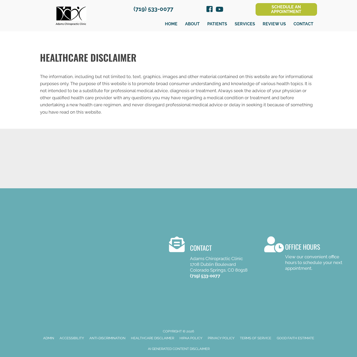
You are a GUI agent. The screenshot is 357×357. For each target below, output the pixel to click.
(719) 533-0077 (153, 8)
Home (171, 23)
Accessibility (72, 338)
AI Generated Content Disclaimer (179, 349)
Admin (48, 338)
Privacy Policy (221, 338)
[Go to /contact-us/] (303, 254)
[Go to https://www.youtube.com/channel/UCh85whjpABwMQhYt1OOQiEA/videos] (219, 10)
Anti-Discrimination (107, 338)
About (192, 23)
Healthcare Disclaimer (152, 338)
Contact (303, 23)
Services (245, 23)
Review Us (274, 23)
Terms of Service (255, 338)
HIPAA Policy (191, 338)
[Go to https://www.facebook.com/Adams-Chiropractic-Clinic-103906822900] (209, 10)
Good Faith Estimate (295, 338)
